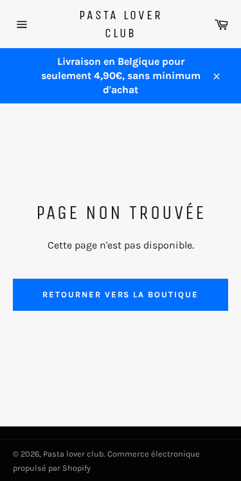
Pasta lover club (121, 24)
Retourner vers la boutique (120, 294)
